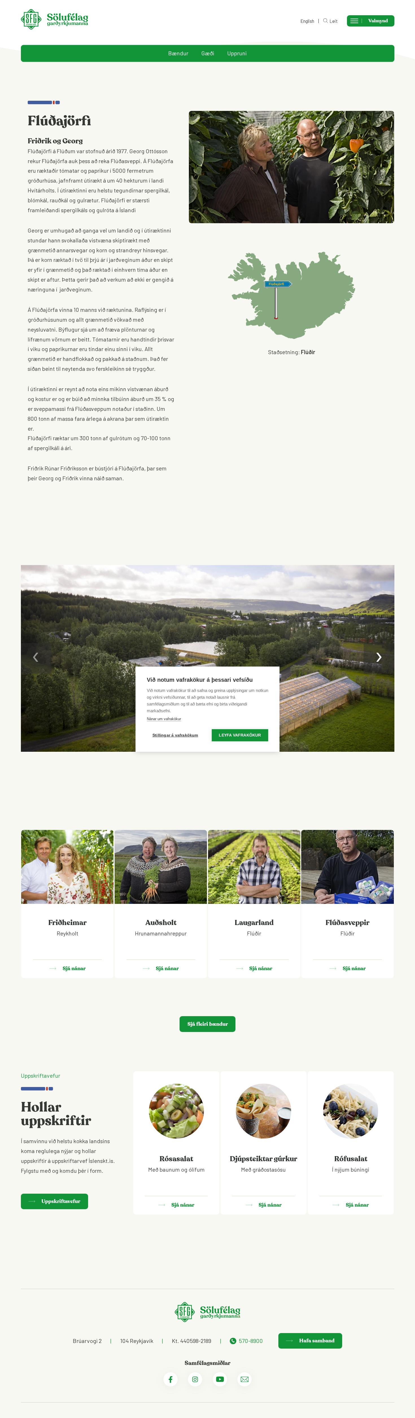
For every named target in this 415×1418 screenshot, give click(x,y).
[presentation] (36, 658)
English (307, 21)
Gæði (207, 53)
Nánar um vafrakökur (164, 719)
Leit (333, 20)
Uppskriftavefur (60, 1201)
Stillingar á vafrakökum (175, 735)
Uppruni (237, 53)
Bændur (178, 53)
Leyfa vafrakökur (240, 735)
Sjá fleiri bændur (207, 1024)
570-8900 (251, 1340)
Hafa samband (316, 1340)
